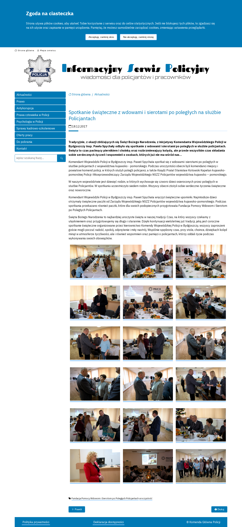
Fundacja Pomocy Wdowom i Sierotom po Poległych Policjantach (105, 498)
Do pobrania (24, 142)
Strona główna (81, 94)
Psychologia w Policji (29, 121)
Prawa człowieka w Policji (32, 115)
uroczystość (145, 498)
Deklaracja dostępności (108, 522)
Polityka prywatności (35, 522)
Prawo (20, 101)
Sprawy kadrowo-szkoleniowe (35, 128)
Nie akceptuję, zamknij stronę (138, 37)
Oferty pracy (24, 135)
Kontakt (21, 148)
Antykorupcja (25, 108)
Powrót (78, 509)
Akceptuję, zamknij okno (101, 37)
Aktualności (24, 94)
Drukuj (220, 509)
